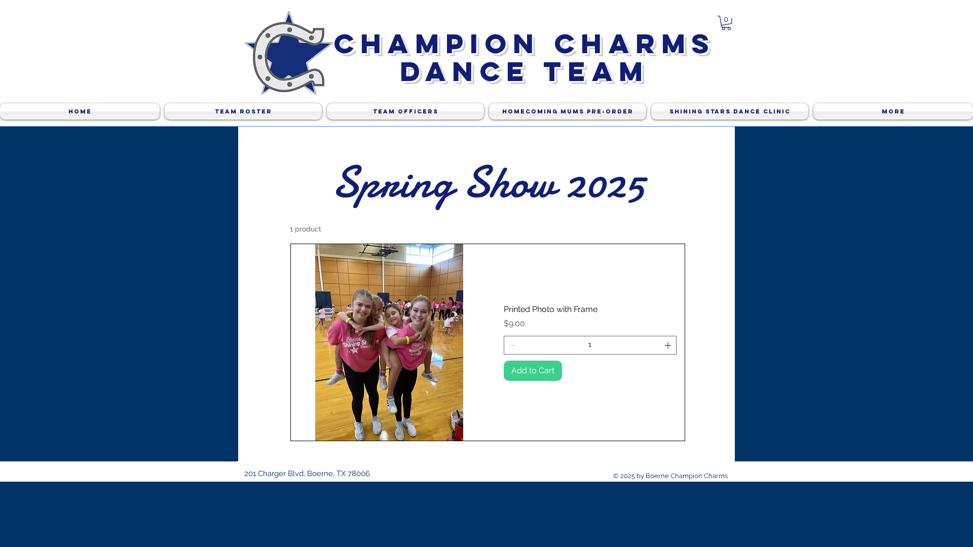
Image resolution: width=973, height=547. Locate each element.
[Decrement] (511, 345)
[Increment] (668, 345)
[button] (726, 23)
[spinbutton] (590, 345)
